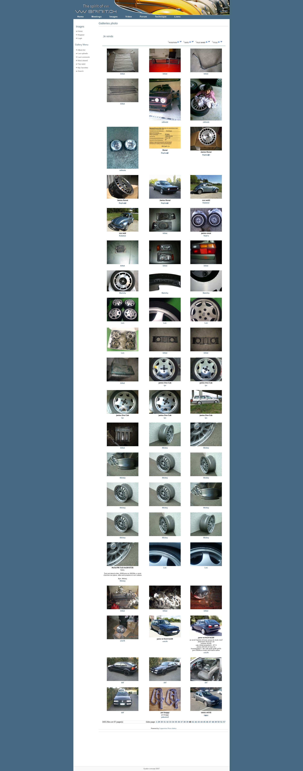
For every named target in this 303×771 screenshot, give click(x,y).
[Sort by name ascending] (207, 42)
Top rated (81, 64)
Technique (160, 16)
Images (114, 16)
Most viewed (83, 60)
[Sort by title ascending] (219, 42)
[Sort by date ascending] (190, 42)
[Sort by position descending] (180, 42)
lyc (165, 385)
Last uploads (83, 53)
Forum (143, 16)
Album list (81, 50)
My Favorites (83, 68)
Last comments (84, 57)
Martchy (122, 293)
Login (80, 38)
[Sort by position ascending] (178, 42)
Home (80, 16)
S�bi (206, 715)
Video (128, 16)
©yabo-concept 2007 (151, 769)
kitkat (122, 74)
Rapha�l (165, 153)
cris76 (122, 641)
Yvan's (206, 236)
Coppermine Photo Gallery (167, 728)
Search (80, 71)
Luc (122, 323)
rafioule (165, 122)
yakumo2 (165, 717)
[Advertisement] (84, 93)
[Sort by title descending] (221, 42)
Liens (177, 16)
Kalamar (206, 203)
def (122, 682)
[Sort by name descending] (209, 42)
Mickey (165, 448)
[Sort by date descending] (192, 42)
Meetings (97, 16)
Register (81, 35)
